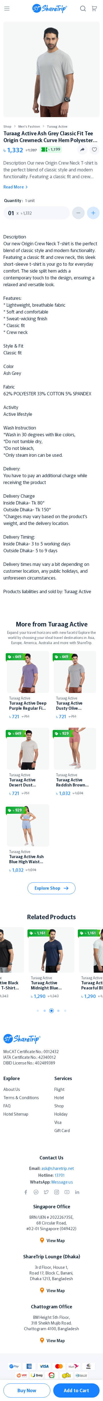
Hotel (59, 1097)
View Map (56, 1240)
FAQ (7, 1106)
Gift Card (62, 1130)
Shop (7, 126)
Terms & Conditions (21, 1097)
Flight (59, 1089)
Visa (58, 1122)
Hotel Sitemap (15, 1114)
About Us (11, 1089)
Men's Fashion (29, 126)
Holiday (61, 1114)
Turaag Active (57, 126)
